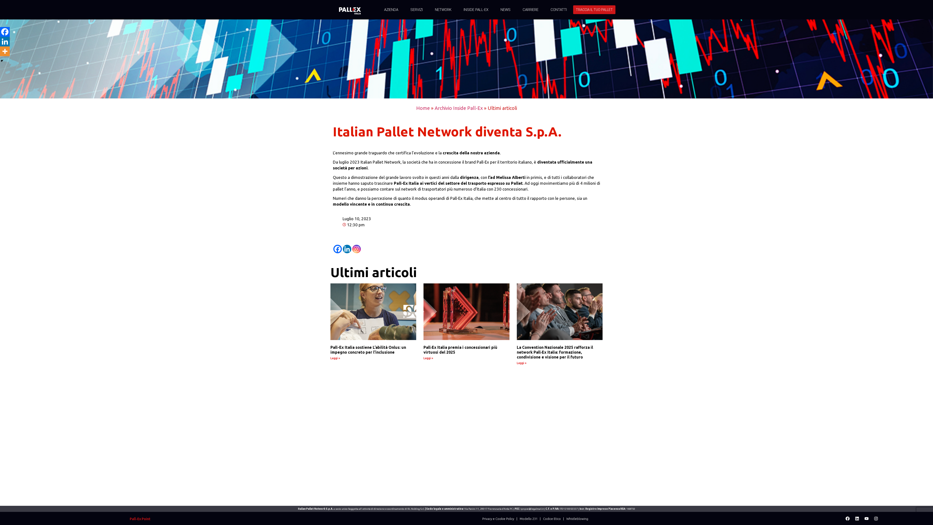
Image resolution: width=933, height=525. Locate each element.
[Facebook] (337, 249)
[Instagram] (356, 249)
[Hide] (2, 61)
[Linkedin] (347, 249)
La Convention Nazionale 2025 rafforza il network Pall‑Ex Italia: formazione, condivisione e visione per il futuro (555, 352)
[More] (5, 51)
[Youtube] (866, 518)
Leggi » (335, 358)
